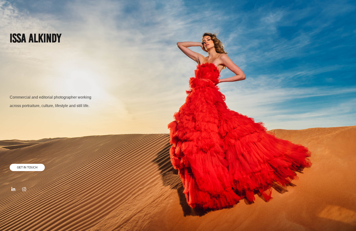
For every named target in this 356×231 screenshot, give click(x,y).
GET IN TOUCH (27, 167)
